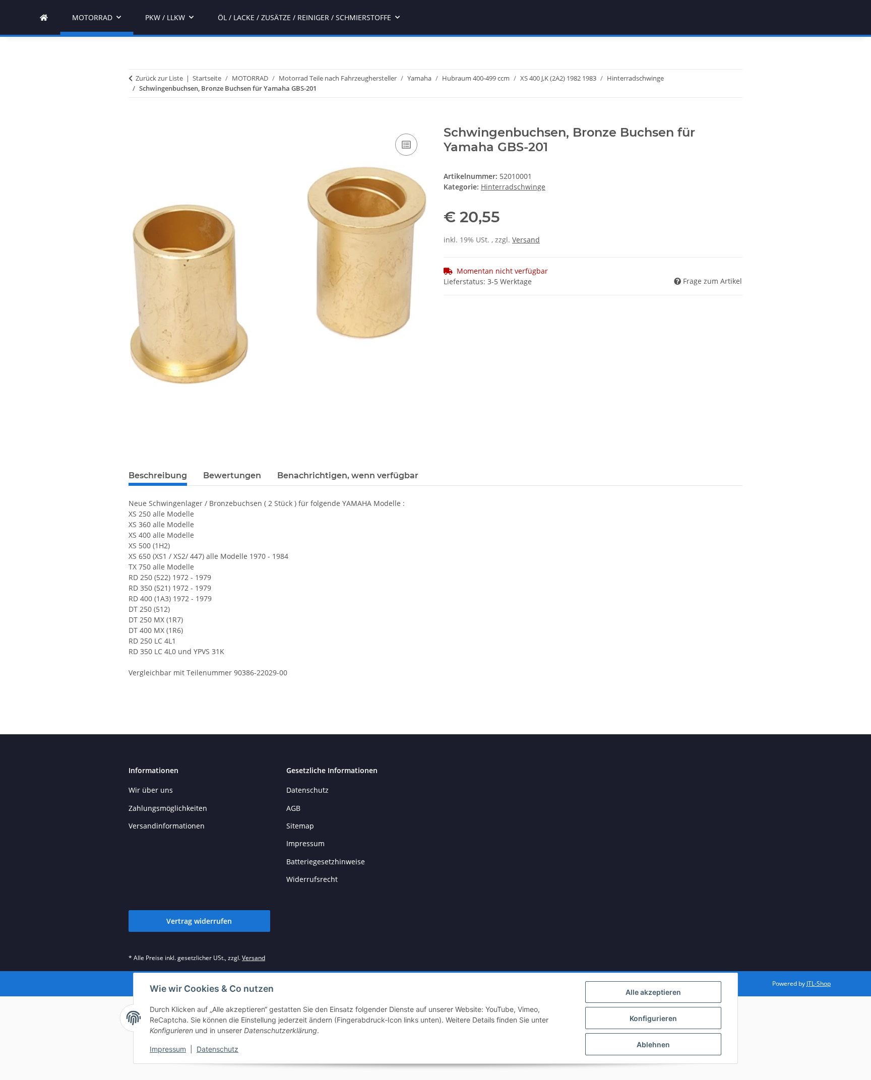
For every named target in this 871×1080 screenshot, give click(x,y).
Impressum (168, 1049)
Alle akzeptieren (653, 992)
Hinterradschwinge (513, 187)
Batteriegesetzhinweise (325, 861)
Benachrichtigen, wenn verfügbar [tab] (347, 475)
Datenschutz (217, 1049)
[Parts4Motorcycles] (44, 17)
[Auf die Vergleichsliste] (406, 145)
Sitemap (300, 826)
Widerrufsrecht (312, 879)
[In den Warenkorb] (137, 119)
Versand (526, 239)
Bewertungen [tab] (232, 475)
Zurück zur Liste (159, 78)
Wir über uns (151, 790)
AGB (293, 808)
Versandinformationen (167, 826)
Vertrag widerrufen (199, 921)
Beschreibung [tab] (158, 475)
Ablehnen (653, 1044)
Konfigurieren (653, 1018)
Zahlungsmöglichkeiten (168, 808)
